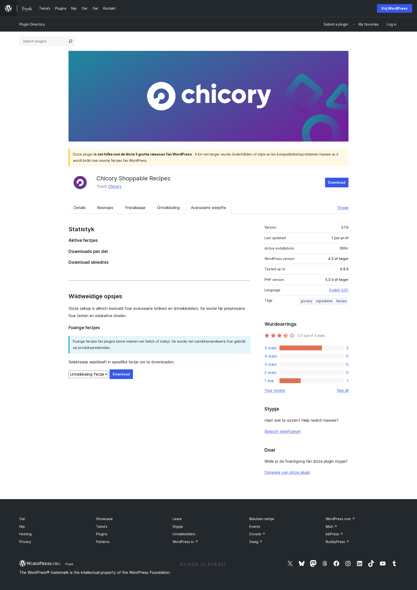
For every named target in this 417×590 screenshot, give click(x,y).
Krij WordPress (395, 8)
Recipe (341, 301)
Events (254, 526)
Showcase (104, 519)
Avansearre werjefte (208, 207)
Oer (22, 519)
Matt (331, 526)
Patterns (103, 542)
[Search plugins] (70, 41)
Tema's (101, 526)
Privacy (25, 542)
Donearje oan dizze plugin (287, 472)
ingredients (324, 301)
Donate (257, 534)
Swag (255, 542)
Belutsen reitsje (261, 519)
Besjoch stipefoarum (282, 431)
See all (342, 390)
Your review (274, 390)
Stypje (342, 207)
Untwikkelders (184, 534)
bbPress (334, 534)
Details (80, 207)
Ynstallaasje (135, 207)
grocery (306, 301)
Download (336, 182)
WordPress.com (340, 519)
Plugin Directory (32, 24)
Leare (177, 519)
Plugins (101, 534)
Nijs (22, 526)
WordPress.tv (185, 542)
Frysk (69, 564)
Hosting (25, 534)
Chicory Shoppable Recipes (133, 178)
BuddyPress (337, 542)
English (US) (338, 290)
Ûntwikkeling (168, 207)
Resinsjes (105, 207)
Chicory (115, 186)
